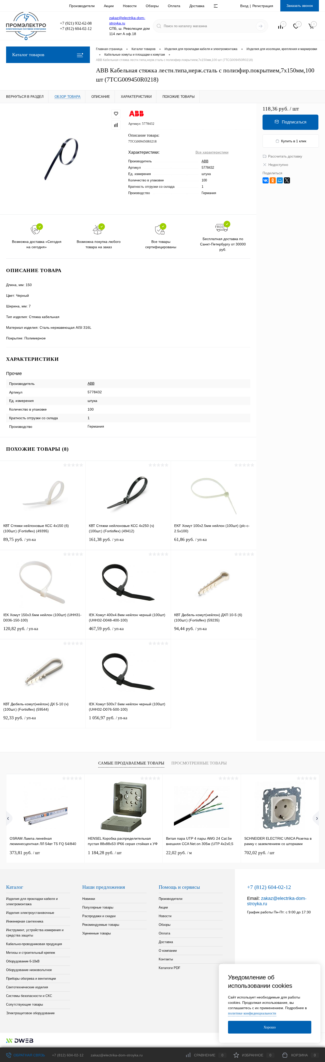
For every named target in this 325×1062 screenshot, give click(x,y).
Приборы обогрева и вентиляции (31, 978)
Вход (244, 6)
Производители (82, 6)
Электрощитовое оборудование (30, 1013)
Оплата (174, 6)
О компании (168, 950)
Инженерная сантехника (24, 921)
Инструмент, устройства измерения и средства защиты (34, 932)
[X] (287, 180)
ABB (205, 161)
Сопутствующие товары (24, 1004)
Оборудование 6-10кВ (23, 961)
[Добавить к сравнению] (116, 125)
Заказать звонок (299, 6)
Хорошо (270, 1027)
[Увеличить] (64, 158)
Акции (109, 6)
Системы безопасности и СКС (29, 996)
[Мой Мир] (280, 180)
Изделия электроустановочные (30, 913)
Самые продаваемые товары (131, 763)
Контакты (166, 959)
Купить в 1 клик (293, 141)
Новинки (88, 899)
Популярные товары (97, 907)
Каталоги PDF (169, 968)
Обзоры (152, 6)
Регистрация (262, 6)
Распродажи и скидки (99, 916)
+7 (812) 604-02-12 (68, 1055)
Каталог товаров (28, 54)
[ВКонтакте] (266, 180)
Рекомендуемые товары (100, 925)
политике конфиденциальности (252, 1013)
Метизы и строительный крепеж (30, 953)
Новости (130, 6)
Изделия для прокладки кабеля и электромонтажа (32, 901)
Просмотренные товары (199, 763)
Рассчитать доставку (285, 156)
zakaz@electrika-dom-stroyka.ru (117, 1055)
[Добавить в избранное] (116, 113)
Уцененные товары (96, 933)
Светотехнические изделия (27, 987)
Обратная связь (28, 1055)
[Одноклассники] (273, 180)
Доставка (196, 6)
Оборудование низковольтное (29, 970)
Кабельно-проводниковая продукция (34, 944)
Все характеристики (212, 152)
